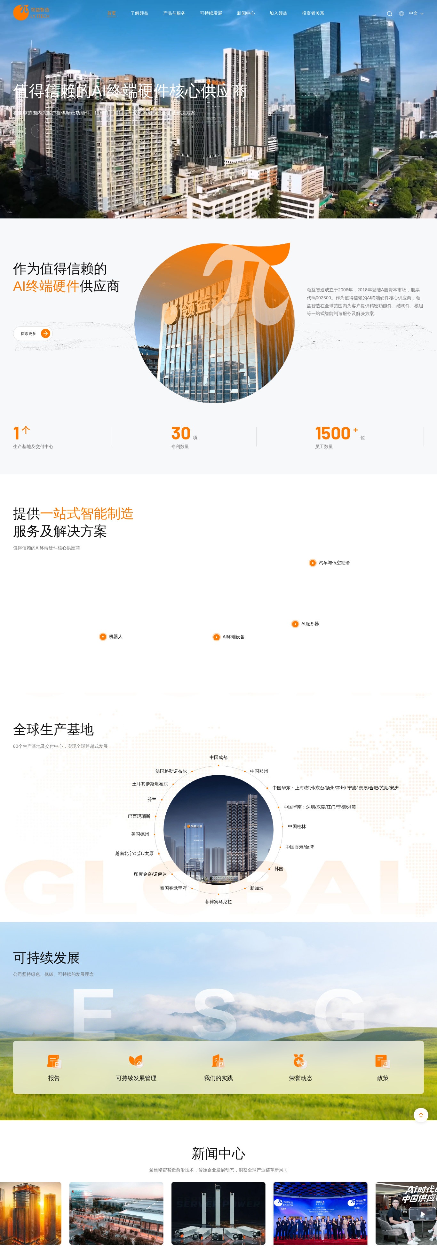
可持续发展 (211, 13)
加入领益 (278, 13)
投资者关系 (313, 13)
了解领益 (139, 13)
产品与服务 (174, 13)
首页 (111, 13)
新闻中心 (246, 13)
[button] (37, 131)
